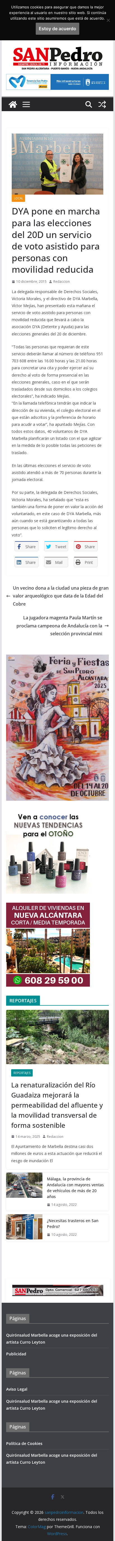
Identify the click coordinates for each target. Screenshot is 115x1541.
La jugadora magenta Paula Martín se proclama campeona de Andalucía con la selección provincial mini (59, 626)
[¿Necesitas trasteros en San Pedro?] (24, 1227)
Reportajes (21, 1073)
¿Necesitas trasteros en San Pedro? (73, 1223)
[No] (108, 20)
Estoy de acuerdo (57, 28)
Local (18, 198)
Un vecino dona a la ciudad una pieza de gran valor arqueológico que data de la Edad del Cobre (61, 596)
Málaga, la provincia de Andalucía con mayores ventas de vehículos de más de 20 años (75, 1187)
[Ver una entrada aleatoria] (102, 104)
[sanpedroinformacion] (13, 104)
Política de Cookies (24, 1443)
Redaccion (61, 281)
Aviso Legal (16, 1389)
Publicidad (16, 1353)
